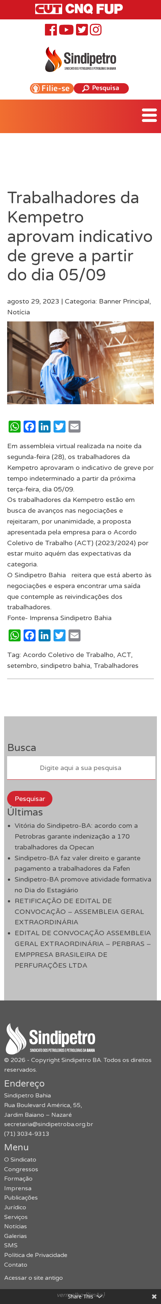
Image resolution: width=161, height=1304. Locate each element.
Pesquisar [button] (30, 799)
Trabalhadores (116, 666)
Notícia (18, 312)
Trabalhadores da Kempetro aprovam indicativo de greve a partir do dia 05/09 (80, 236)
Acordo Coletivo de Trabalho (68, 655)
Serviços (16, 1217)
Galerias (15, 1236)
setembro (22, 666)
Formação (18, 1178)
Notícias (15, 1226)
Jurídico (15, 1207)
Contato (15, 1265)
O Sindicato (20, 1159)
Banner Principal (124, 301)
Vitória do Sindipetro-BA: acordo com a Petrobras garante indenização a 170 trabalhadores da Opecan (76, 836)
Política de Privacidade (35, 1255)
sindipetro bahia (65, 666)
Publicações (21, 1197)
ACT (124, 655)
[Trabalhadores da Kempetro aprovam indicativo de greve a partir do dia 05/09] (80, 399)
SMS (11, 1245)
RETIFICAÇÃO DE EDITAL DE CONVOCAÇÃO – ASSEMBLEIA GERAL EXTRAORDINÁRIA (79, 912)
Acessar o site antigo (33, 1278)
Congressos (21, 1169)
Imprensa (17, 1188)
